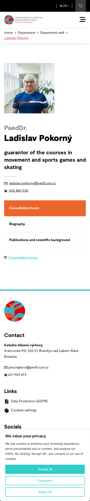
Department (26, 32)
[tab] (45, 208)
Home (8, 32)
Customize (45, 480)
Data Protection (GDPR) (29, 401)
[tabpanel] (42, 259)
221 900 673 (17, 374)
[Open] (83, 19)
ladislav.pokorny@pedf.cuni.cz (32, 183)
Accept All (45, 469)
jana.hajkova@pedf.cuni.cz (28, 367)
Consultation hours (23, 257)
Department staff (52, 32)
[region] (45, 465)
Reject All (45, 492)
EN (65, 5)
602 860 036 (18, 190)
